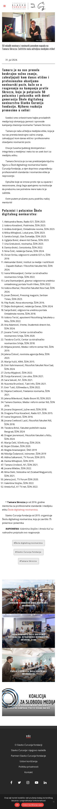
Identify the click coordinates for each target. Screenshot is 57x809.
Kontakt (28, 772)
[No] (53, 801)
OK (17, 805)
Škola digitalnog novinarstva (29, 543)
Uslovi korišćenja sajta (32, 805)
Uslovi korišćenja (28, 761)
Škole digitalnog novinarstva (22, 509)
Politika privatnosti (28, 766)
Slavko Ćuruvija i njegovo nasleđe (28, 750)
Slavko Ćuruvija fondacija (28, 552)
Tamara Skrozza (29, 561)
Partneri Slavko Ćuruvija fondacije (28, 755)
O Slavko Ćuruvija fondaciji (28, 744)
